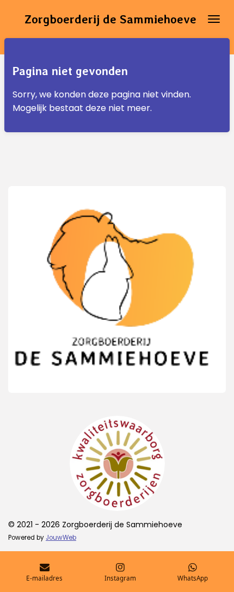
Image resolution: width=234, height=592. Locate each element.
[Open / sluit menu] (214, 19)
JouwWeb (61, 537)
